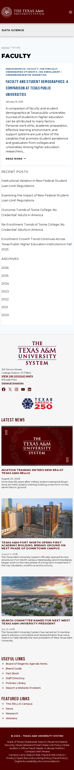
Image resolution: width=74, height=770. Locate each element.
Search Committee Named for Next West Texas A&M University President (35, 622)
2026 (5, 268)
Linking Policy (43, 758)
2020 (5, 315)
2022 (5, 299)
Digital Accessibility (26, 761)
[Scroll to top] (68, 766)
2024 (5, 283)
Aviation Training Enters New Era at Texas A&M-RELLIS (32, 471)
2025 (5, 275)
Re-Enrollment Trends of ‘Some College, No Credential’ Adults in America (32, 227)
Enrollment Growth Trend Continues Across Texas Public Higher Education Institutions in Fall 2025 (36, 244)
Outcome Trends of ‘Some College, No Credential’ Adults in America (29, 212)
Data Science (13, 30)
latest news (13, 420)
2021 (4, 307)
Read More (16, 158)
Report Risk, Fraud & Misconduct (45, 754)
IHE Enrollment (49, 72)
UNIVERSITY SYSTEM (29, 14)
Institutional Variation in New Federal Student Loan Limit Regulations (34, 183)
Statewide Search (35, 741)
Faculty (32, 69)
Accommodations (48, 761)
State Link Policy (51, 745)
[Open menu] (70, 12)
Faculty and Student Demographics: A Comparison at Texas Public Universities (37, 88)
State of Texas (15, 741)
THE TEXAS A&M (28, 11)
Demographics (16, 69)
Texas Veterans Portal (28, 745)
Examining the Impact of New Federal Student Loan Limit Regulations (35, 198)
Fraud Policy (60, 758)
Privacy (10, 758)
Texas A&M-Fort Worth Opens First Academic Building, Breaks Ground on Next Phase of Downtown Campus (33, 545)
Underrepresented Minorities (26, 75)
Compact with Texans (37, 751)
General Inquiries (12, 383)
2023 (5, 291)
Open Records (25, 758)
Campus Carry (17, 754)
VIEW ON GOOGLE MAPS (17, 376)
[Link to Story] (37, 446)
